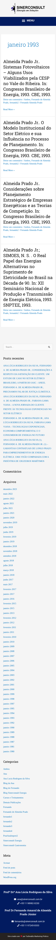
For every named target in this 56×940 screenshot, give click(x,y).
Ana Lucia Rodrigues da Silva (16, 778)
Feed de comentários (12, 872)
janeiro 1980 (8, 751)
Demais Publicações (12, 802)
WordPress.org (9, 877)
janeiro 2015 (8, 608)
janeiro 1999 (8, 694)
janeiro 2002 (8, 680)
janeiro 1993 (8, 718)
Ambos (27, 99)
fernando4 (7, 831)
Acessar (6, 863)
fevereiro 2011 (9, 627)
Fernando (7, 807)
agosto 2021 (8, 503)
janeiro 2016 (8, 599)
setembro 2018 (9, 556)
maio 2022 (8, 494)
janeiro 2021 (8, 513)
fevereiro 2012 (9, 618)
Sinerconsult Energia (12, 840)
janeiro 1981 (8, 747)
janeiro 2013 (8, 613)
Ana (5, 774)
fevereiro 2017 (9, 589)
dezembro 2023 (10, 489)
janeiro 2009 (8, 646)
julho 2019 (8, 527)
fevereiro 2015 (9, 603)
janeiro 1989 (8, 732)
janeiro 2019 (8, 541)
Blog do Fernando (11, 788)
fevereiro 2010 (9, 637)
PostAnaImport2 (10, 836)
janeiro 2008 (8, 651)
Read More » (9, 110)
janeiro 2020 (8, 518)
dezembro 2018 (10, 546)
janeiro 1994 (8, 713)
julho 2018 (8, 565)
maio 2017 (8, 584)
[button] (28, 21)
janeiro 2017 (8, 594)
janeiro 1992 (8, 723)
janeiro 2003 (8, 675)
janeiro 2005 (8, 666)
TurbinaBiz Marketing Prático (37, 936)
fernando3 (7, 826)
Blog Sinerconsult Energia (14, 793)
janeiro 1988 (8, 737)
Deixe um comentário (12, 99)
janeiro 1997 (8, 704)
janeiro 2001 (8, 685)
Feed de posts (9, 868)
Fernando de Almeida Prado (15, 812)
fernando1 (7, 817)
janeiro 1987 (8, 742)
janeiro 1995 (8, 708)
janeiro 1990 (8, 727)
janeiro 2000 (8, 689)
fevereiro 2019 (9, 537)
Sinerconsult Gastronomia (14, 845)
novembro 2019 (10, 522)
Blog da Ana (8, 783)
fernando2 (14, 102)
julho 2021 (8, 508)
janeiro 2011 (8, 632)
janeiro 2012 (8, 622)
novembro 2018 (10, 551)
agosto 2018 (8, 560)
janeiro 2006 (8, 661)
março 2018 (8, 570)
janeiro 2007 (8, 656)
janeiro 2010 (8, 642)
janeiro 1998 (8, 699)
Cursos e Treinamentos (13, 798)
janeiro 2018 (8, 575)
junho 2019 (8, 532)
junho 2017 (8, 580)
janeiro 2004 (8, 670)
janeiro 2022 (8, 499)
